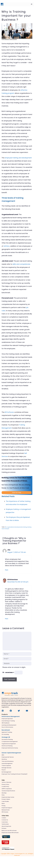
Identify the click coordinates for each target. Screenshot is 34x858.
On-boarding (5, 734)
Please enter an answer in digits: (14, 667)
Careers (4, 818)
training (25, 527)
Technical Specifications (8, 791)
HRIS (3, 755)
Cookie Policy (5, 786)
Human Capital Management (11, 753)
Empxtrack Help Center (8, 797)
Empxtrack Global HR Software (10, 832)
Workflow (4, 759)
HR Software (9, 412)
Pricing (3, 805)
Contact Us (5, 820)
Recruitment (6, 730)
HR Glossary (5, 812)
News (3, 803)
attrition (6, 246)
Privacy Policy (5, 784)
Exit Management (6, 772)
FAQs (3, 795)
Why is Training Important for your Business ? (16, 16)
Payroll (4, 770)
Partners (4, 828)
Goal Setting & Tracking (8, 721)
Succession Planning (7, 739)
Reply (6, 570)
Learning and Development (9, 725)
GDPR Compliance (7, 788)
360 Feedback (5, 723)
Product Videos (6, 799)
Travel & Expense (6, 765)
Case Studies (5, 801)
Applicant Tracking (7, 732)
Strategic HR (6, 737)
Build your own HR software (9, 830)
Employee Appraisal (7, 718)
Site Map (4, 793)
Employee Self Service (8, 757)
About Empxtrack (6, 826)
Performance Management (9, 39)
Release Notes (5, 810)
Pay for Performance (7, 727)
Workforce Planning (7, 746)
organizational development (14, 527)
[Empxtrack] (2, 4)
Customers (5, 822)
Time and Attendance (7, 761)
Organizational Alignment (9, 743)
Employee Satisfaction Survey (10, 748)
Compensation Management (10, 741)
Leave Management (7, 763)
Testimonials (5, 824)
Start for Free (16, 493)
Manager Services (6, 768)
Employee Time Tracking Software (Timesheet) (14, 774)
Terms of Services (6, 782)
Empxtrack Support (7, 808)
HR (5, 527)
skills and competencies (21, 264)
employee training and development (18, 158)
